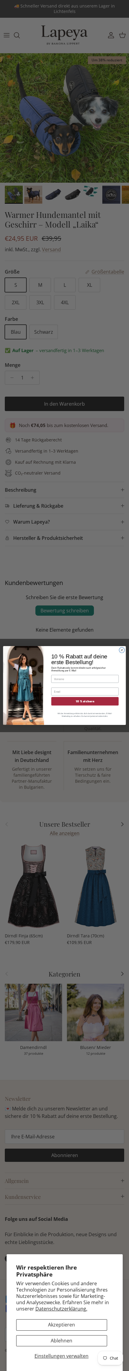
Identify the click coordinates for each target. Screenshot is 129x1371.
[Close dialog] (121, 650)
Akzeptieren (61, 1324)
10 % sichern (85, 701)
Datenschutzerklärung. (61, 1308)
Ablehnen (61, 1340)
